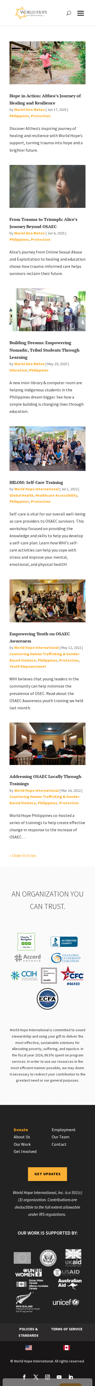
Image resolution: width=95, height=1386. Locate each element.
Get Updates (47, 1173)
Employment (64, 1129)
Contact (59, 1144)
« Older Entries (23, 855)
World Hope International (36, 489)
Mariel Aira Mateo (29, 109)
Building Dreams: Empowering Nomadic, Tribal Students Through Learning (44, 350)
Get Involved (25, 1151)
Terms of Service (66, 1329)
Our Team (60, 1136)
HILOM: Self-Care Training (36, 482)
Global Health (22, 495)
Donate (21, 1129)
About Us (22, 1136)
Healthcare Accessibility (56, 495)
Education (18, 370)
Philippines (19, 115)
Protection (40, 115)
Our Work (22, 1144)
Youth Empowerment (28, 666)
